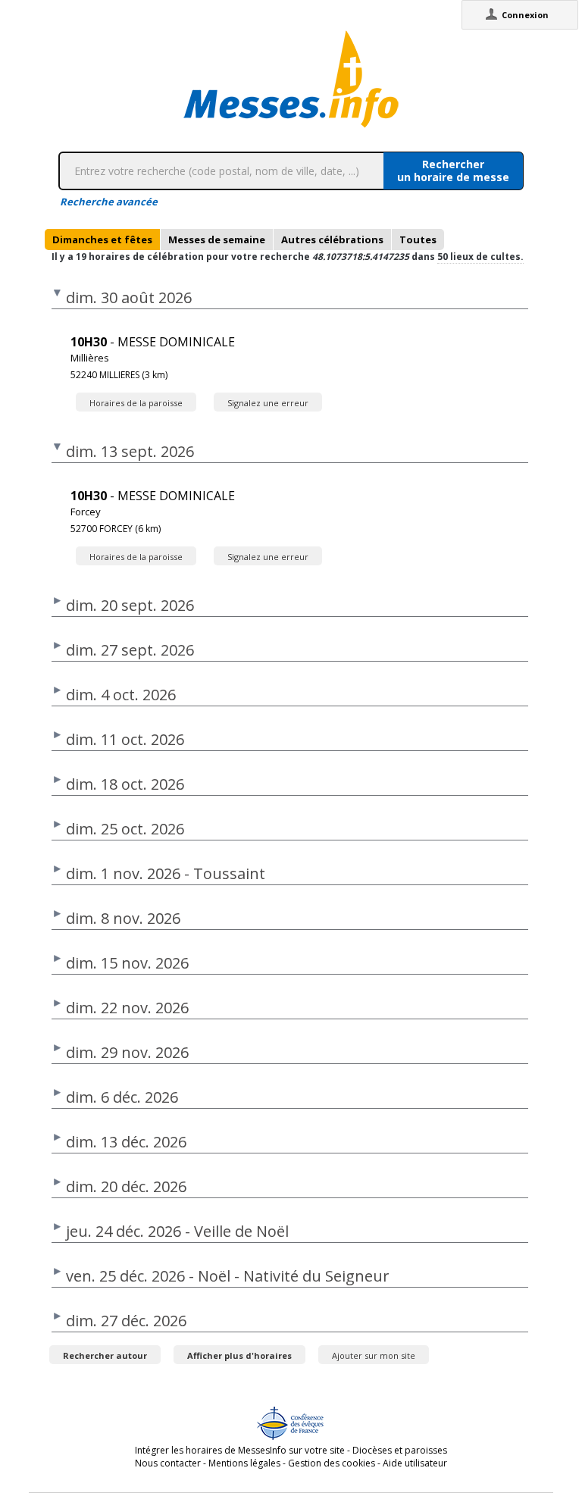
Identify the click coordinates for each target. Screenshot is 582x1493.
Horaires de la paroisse (136, 402)
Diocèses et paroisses (399, 1450)
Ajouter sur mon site (373, 1355)
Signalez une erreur (267, 402)
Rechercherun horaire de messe (453, 170)
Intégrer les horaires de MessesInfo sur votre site (240, 1450)
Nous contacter (168, 1463)
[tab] (102, 239)
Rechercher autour (105, 1355)
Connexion (525, 14)
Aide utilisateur (415, 1463)
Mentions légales (244, 1463)
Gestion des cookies (331, 1463)
